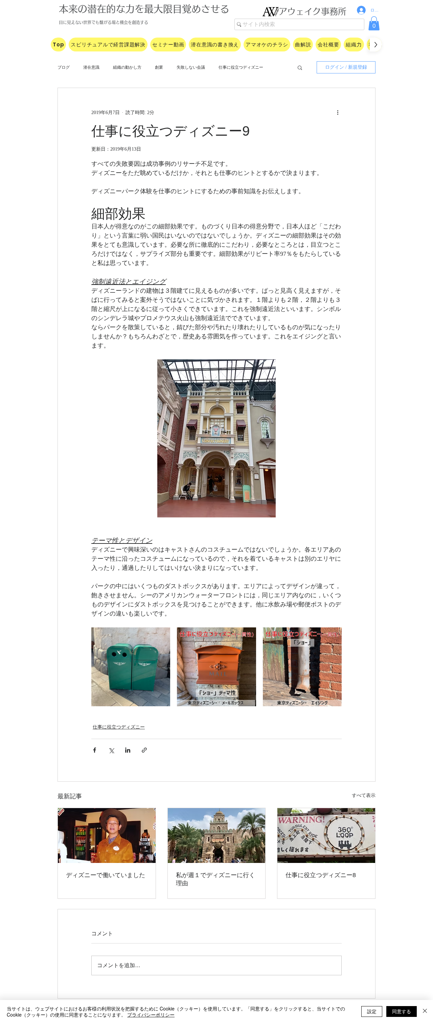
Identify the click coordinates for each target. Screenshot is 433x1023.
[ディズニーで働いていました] (107, 835)
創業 (159, 67)
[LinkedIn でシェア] (127, 750)
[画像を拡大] (130, 666)
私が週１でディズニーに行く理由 (215, 879)
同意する (401, 1011)
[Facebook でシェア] (94, 750)
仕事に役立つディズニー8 (321, 875)
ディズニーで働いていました (105, 875)
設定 (372, 1011)
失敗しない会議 (191, 67)
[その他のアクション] (338, 112)
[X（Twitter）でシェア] (111, 750)
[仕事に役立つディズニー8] (326, 835)
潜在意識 (91, 67)
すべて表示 (363, 795)
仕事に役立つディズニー (241, 67)
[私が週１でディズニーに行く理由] (217, 835)
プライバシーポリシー (151, 1014)
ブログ (64, 67)
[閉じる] (425, 1011)
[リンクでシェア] (144, 750)
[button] (374, 23)
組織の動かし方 (127, 67)
